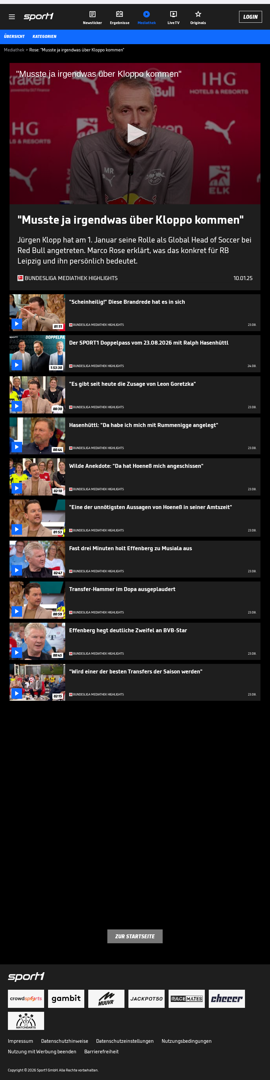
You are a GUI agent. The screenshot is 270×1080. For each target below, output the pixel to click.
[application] (135, 133)
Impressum (20, 1041)
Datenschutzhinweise (64, 1041)
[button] (135, 133)
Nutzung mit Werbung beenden (42, 1051)
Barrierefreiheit (101, 1051)
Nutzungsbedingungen (187, 1041)
